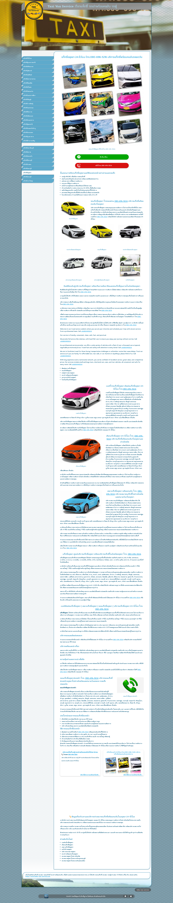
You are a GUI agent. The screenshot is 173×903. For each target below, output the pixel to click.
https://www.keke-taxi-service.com (37, 876)
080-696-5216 (121, 201)
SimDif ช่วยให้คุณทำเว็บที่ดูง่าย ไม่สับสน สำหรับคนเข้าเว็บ (85, 896)
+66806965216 (86, 331)
